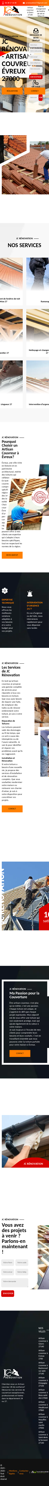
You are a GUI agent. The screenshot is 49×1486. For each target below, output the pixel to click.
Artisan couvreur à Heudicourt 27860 (43, 1406)
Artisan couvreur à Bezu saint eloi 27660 (43, 1394)
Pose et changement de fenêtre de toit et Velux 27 (41, 11)
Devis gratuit (12, 555)
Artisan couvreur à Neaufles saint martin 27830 (43, 1421)
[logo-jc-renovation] (14, 15)
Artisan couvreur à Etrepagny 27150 (43, 1382)
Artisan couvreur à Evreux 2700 (43, 1354)
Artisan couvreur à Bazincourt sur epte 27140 (43, 1368)
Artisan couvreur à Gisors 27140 (43, 1342)
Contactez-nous (24, 1472)
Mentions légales (13, 1472)
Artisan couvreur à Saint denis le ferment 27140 (43, 1437)
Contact (35, 91)
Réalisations (12, 91)
